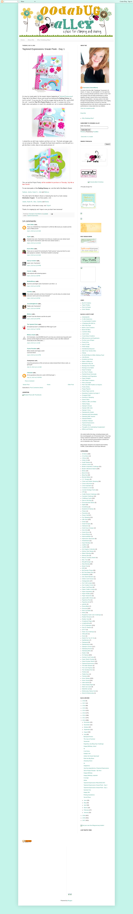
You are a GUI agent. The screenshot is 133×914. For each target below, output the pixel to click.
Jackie (30, 192)
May (85, 803)
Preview (83, 131)
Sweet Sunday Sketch (88, 661)
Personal (84, 608)
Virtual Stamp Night (87, 684)
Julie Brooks (85, 357)
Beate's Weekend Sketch (89, 468)
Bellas (84, 471)
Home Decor (85, 532)
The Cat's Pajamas (87, 668)
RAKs (83, 612)
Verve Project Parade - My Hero (92, 770)
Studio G (84, 653)
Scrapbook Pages (87, 621)
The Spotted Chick (32, 324)
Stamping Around (87, 648)
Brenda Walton (86, 477)
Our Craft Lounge (87, 583)
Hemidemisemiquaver (88, 349)
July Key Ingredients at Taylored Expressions (96, 768)
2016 (84, 705)
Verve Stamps (86, 309)
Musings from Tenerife (88, 365)
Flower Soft (85, 515)
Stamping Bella (86, 650)
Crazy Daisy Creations (88, 336)
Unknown (30, 372)
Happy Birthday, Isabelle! (91, 775)
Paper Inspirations (87, 591)
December (87, 722)
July (85, 734)
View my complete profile (88, 108)
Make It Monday (86, 553)
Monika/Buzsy (31, 281)
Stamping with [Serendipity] (89, 414)
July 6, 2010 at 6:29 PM (33, 319)
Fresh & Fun (85, 342)
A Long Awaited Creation (89, 321)
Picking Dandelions (89, 795)
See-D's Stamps (86, 627)
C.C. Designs (86, 479)
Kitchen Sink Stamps (88, 551)
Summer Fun (87, 790)
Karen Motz (30, 248)
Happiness (87, 765)
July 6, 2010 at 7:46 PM (33, 329)
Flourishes (85, 513)
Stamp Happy (86, 404)
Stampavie (85, 642)
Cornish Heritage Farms (89, 490)
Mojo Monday (86, 564)
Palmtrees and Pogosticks (89, 376)
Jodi (39, 192)
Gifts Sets (84, 519)
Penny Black (85, 606)
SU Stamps (85, 655)
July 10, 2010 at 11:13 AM (34, 367)
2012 (84, 715)
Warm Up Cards (86, 687)
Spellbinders (85, 640)
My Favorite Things (87, 570)
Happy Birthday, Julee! (90, 746)
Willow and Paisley (87, 429)
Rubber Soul (85, 619)
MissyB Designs (86, 562)
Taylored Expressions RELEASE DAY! (94, 782)
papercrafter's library (88, 598)
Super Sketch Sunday (88, 659)
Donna (47, 201)
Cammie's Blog (86, 331)
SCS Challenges (87, 625)
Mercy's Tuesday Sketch (89, 557)
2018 (84, 701)
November (87, 725)
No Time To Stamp (87, 372)
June (85, 800)
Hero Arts (84, 530)
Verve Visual (85, 680)
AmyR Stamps (86, 462)
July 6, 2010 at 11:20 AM (34, 231)
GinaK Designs (86, 523)
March (86, 807)
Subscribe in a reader (87, 136)
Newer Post (26, 384)
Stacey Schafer (31, 260)
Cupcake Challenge (87, 496)
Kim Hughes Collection (88, 549)
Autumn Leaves (86, 464)
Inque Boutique (86, 543)
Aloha (85, 780)
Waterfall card (86, 689)
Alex (34, 201)
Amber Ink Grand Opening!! (91, 756)
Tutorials (84, 676)
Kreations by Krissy (87, 359)
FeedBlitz (95, 131)
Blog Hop (84, 475)
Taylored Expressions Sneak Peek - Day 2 (95, 785)
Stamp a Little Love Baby (89, 401)
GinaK (84, 521)
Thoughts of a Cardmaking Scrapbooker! (93, 427)
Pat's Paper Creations (88, 380)
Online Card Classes (88, 579)
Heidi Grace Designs (88, 528)
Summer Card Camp (88, 657)
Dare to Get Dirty (86, 500)
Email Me (83, 113)
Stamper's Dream (87, 406)
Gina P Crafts (86, 344)
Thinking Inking (86, 425)
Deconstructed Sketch (88, 502)
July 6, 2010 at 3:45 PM (33, 298)
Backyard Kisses (88, 736)
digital (84, 504)
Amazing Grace (88, 761)
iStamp (84, 353)
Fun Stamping (86, 517)
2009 (84, 815)
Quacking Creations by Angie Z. (91, 393)
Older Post (71, 384)
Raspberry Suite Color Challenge (91, 615)
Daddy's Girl (87, 753)
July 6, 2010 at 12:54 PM (34, 265)
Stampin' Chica (86, 410)
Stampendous (86, 644)
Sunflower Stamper (87, 420)
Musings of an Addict (88, 368)
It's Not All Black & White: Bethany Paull (93, 355)
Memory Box (85, 555)
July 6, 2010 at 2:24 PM (33, 286)
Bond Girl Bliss (86, 329)
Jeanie (24, 201)
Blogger (70, 900)
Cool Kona (87, 751)
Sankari (24, 192)
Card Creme (85, 334)
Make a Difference (87, 361)
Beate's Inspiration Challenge (90, 466)
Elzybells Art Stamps (88, 509)
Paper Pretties (86, 305)
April (85, 805)
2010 (84, 720)
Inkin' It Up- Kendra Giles (89, 351)
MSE (83, 568)
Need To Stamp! (86, 370)
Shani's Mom (85, 399)
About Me (31, 40)
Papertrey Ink (86, 602)
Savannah (86, 741)
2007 (84, 820)
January (86, 812)
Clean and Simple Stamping (90, 481)
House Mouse (86, 534)
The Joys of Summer (89, 739)
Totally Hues (85, 674)
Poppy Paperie (86, 389)
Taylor (48, 205)
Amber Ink (85, 460)
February (86, 810)
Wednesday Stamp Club (89, 691)
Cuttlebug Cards (86, 498)
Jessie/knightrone (32, 303)
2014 (84, 710)
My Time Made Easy (88, 572)
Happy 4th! (87, 792)
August (86, 732)
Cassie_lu (30, 271)
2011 (84, 717)
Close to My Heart (87, 483)
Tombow (84, 672)
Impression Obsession (88, 538)
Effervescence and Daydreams (90, 338)
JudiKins (84, 545)
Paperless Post (86, 600)
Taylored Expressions (65, 96)
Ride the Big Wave (89, 758)
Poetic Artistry (86, 387)
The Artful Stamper (87, 665)
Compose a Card (87, 487)
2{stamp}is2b (85, 317)
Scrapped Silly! (86, 395)
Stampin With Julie (87, 408)
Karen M (29, 201)
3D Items (84, 454)
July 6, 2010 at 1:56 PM (33, 276)
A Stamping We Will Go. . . (89, 323)
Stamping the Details (88, 412)
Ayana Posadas (31, 348)
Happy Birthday (88, 773)
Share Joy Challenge (88, 631)
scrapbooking (86, 623)
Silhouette (85, 634)
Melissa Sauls (31, 335)
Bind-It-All (85, 473)
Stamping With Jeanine (88, 416)
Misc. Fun (84, 560)
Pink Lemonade (86, 382)
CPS (83, 492)
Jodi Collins (30, 224)
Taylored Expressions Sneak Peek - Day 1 (95, 787)
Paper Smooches (87, 595)
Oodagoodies (86, 581)
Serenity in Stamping (88, 397)
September (87, 729)
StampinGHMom (86, 418)
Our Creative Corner (88, 585)
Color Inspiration (86, 485)
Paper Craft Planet (87, 587)
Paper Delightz (86, 378)
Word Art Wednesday (88, 693)
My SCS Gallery (86, 303)
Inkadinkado (85, 540)
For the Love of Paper (88, 340)
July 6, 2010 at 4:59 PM (33, 308)
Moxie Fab (85, 566)
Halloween (85, 526)
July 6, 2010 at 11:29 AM (34, 243)
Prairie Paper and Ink (88, 391)
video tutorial (85, 682)
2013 (84, 713)
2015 (84, 708)
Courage (86, 778)
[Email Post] (51, 213)
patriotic (84, 604)
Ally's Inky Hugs (86, 325)
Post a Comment (29, 381)
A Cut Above (85, 456)
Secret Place (87, 797)
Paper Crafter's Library (88, 589)
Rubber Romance (87, 617)
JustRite (84, 547)
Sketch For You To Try (88, 638)
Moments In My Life (87, 363)
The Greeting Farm (87, 670)
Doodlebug (85, 507)
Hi (84, 748)
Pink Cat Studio (86, 307)
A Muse (84, 458)
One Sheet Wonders (88, 576)
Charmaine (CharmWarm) (35, 213)
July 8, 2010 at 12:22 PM (34, 355)
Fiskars (84, 511)
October (86, 727)
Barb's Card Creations (88, 327)
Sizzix (83, 636)
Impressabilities (86, 536)
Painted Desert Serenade (89, 374)
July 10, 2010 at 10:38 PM (34, 377)
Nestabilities (85, 574)
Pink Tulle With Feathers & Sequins (92, 384)
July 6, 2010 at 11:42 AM (34, 255)
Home (23, 40)
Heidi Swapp (85, 346)
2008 (84, 818)
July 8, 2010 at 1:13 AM (33, 343)
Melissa (46, 192)
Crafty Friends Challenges (89, 494)
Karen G (35, 192)
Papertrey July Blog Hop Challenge (94, 744)
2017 (84, 703)
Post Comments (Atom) (36, 387)
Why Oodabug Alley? (44, 40)
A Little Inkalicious (87, 319)
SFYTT (84, 629)
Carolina (39, 201)
